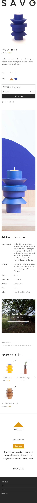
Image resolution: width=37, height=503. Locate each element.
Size (3, 73)
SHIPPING (5, 493)
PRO (3, 486)
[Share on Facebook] (7, 102)
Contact (5, 482)
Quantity (6, 92)
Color (3, 79)
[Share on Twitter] (10, 102)
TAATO (8, 342)
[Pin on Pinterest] (13, 102)
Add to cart (18, 96)
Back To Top (18, 430)
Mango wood (27, 345)
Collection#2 (18, 345)
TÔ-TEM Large (24, 378)
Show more (4, 380)
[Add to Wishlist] (3, 102)
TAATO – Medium (8, 403)
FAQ (3, 489)
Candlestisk (8, 345)
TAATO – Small (7, 378)
